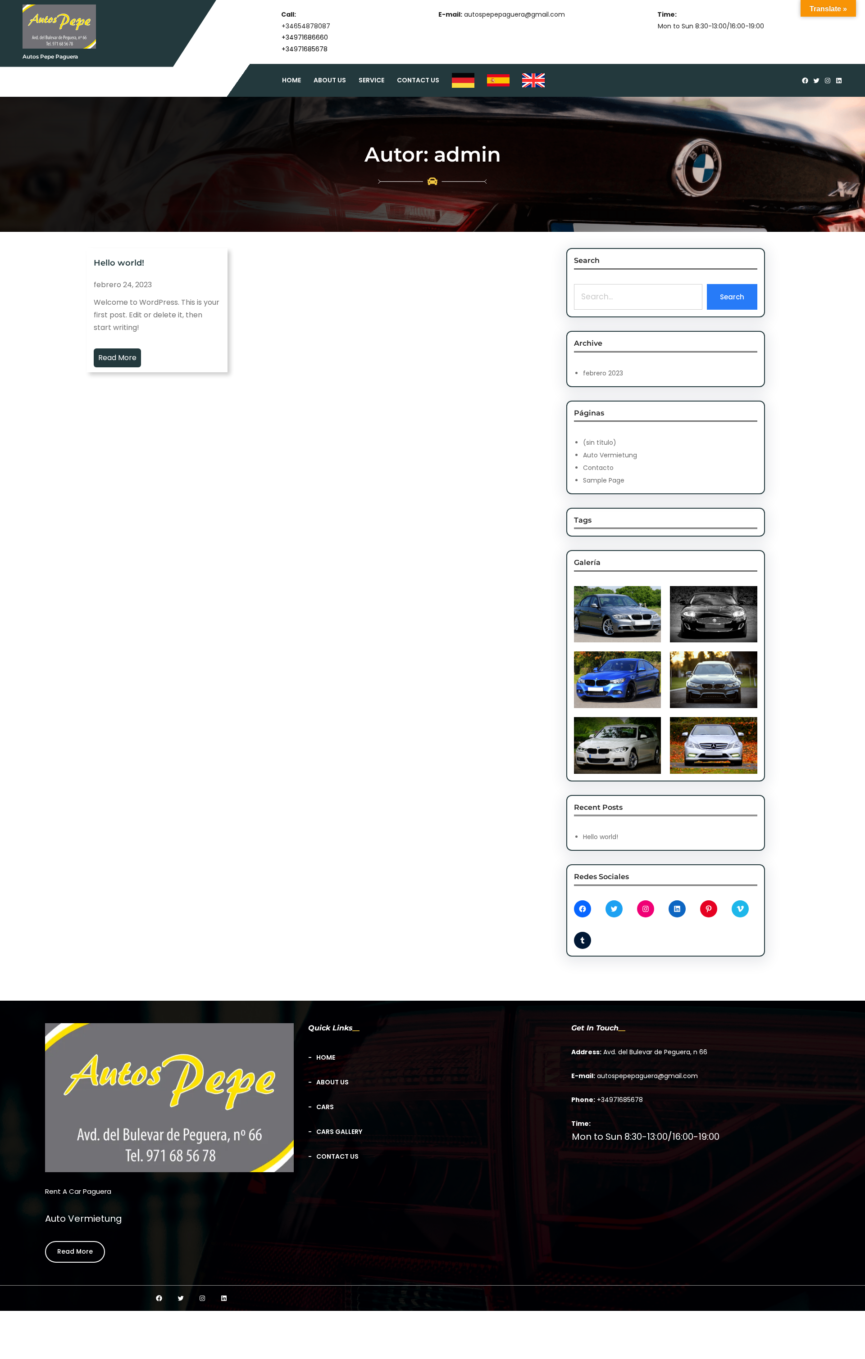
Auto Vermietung (610, 455)
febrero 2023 (603, 373)
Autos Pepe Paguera (50, 56)
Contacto (598, 467)
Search (732, 297)
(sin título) (599, 442)
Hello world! (119, 263)
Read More (117, 357)
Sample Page (603, 480)
